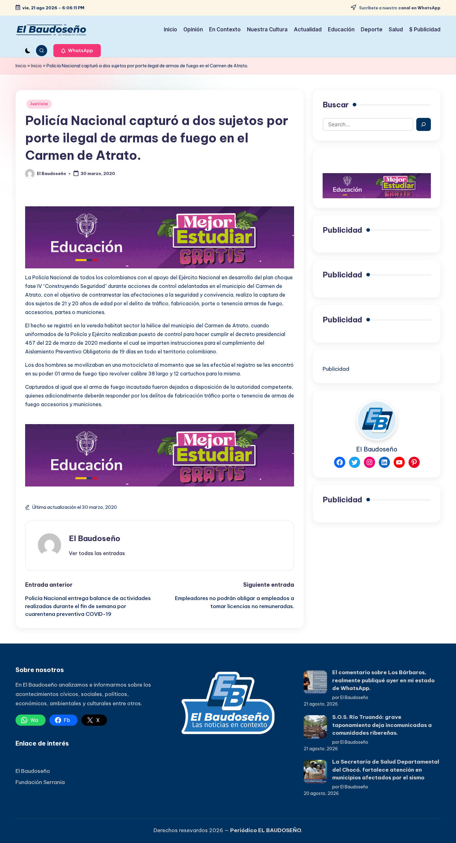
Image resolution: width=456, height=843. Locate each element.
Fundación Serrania (40, 782)
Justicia (39, 103)
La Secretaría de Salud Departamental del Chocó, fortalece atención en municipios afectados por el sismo (385, 769)
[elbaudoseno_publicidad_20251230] (159, 237)
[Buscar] (423, 124)
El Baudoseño (94, 538)
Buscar (336, 104)
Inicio (21, 66)
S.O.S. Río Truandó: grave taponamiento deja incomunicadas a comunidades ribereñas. (382, 725)
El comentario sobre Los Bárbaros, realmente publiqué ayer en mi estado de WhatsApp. (383, 680)
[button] (77, 50)
